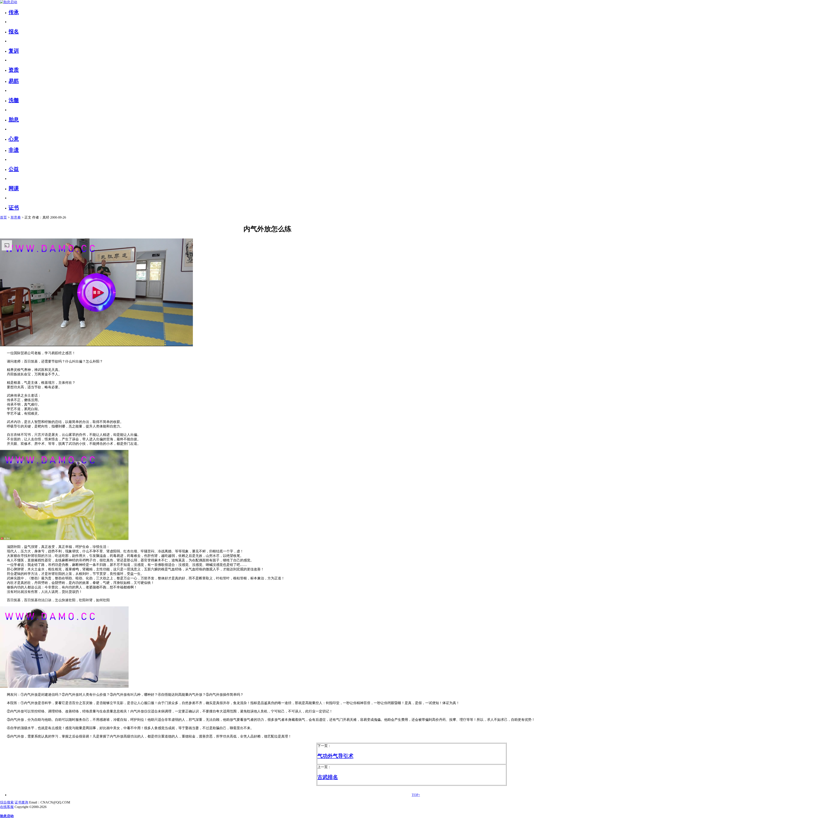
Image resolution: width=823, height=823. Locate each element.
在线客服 (7, 807)
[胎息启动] (8, 2)
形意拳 (16, 217)
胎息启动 (7, 816)
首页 (3, 217)
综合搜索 (7, 802)
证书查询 (21, 802)
